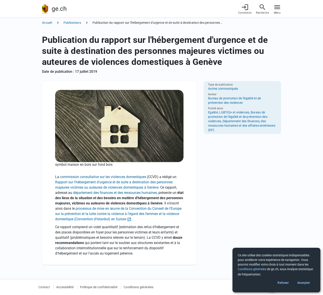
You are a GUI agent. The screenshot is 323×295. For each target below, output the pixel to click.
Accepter (303, 282)
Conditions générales (138, 287)
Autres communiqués (223, 88)
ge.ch (59, 8)
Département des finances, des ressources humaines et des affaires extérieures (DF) (241, 125)
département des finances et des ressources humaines (115, 193)
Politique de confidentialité (98, 287)
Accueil (47, 22)
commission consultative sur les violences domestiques (103, 177)
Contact (44, 287)
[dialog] (276, 270)
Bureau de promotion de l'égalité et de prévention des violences (237, 117)
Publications (72, 22)
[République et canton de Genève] (45, 9)
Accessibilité (65, 287)
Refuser (283, 282)
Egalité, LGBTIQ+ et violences (228, 112)
